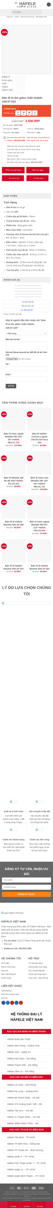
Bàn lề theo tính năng (27, 17)
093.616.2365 (19, 140)
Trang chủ (9, 17)
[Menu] (3, 4)
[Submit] (39, 12)
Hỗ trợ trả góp (13, 156)
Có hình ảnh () (27, 302)
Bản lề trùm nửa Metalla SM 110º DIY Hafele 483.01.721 (39, 482)
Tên (8, 364)
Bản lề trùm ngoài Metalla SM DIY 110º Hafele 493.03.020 (39, 526)
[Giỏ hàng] (49, 4)
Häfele (38, 933)
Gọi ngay (13, 1206)
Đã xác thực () (27, 306)
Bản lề (17, 17)
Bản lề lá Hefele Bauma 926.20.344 (39, 567)
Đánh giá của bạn (13, 339)
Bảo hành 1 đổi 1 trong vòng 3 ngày (21, 159)
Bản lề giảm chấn (41, 17)
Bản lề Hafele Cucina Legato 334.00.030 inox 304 (39, 438)
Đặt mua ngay (37, 170)
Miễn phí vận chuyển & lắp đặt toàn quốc (23, 146)
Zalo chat (26, 1206)
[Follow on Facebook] (3, 1003)
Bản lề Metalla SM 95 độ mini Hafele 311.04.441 (13, 480)
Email (8, 375)
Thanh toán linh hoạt (15, 153)
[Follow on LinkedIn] (17, 1003)
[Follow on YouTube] (21, 1003)
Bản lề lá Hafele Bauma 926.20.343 (14, 567)
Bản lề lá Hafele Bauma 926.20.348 (14, 523)
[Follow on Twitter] (8, 1003)
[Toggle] (4, 1039)
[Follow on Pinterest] (12, 1003)
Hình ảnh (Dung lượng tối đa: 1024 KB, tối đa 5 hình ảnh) (26, 353)
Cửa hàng (40, 1206)
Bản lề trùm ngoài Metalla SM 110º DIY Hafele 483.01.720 (13, 438)
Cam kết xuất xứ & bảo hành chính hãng (23, 149)
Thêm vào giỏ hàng (13, 170)
